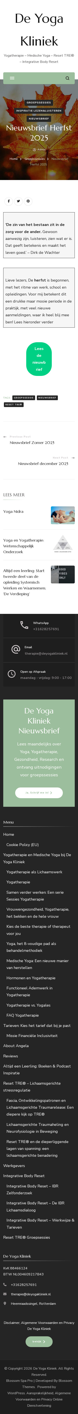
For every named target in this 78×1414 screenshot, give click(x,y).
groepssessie (24, 397)
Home (8, 834)
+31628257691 (46, 629)
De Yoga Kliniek (45, 1368)
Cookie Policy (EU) (22, 844)
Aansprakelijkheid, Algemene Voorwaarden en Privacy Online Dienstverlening (43, 1399)
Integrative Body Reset (24, 1175)
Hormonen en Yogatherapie (30, 978)
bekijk (36, 1341)
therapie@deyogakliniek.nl (46, 653)
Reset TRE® (13, 404)
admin (41, 149)
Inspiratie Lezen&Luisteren (39, 110)
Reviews (10, 1056)
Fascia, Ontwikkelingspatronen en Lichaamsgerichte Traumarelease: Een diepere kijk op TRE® (40, 1107)
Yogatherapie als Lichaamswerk (34, 872)
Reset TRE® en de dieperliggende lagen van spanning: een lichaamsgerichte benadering (37, 1148)
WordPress (16, 1393)
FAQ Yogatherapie (22, 1015)
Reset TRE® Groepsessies (26, 1237)
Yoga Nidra (13, 511)
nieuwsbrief (39, 118)
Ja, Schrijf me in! (37, 792)
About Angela (16, 1045)
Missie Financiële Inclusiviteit (32, 1035)
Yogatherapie (18, 882)
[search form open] (67, 78)
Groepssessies (39, 102)
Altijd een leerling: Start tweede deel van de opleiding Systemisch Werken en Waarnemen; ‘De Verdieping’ (24, 582)
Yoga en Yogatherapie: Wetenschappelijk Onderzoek (23, 546)
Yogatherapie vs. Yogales (28, 1005)
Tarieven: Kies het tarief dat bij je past (37, 1025)
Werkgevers (14, 1165)
